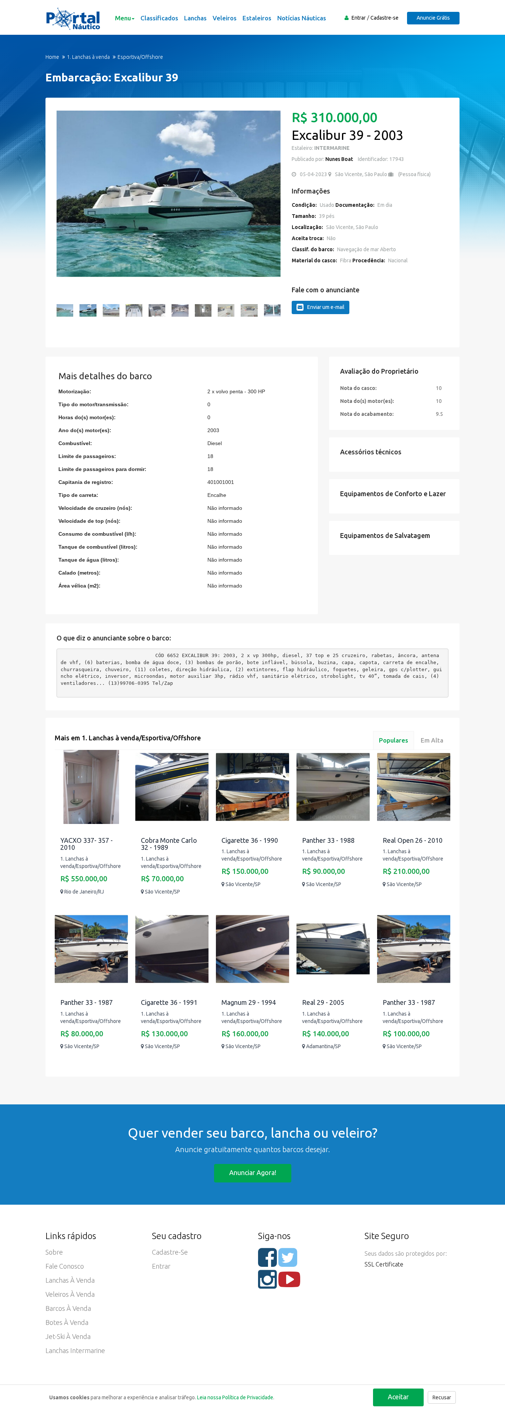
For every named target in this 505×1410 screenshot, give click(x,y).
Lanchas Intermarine (75, 1350)
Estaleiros (257, 17)
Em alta (432, 740)
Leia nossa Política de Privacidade (235, 1397)
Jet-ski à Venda (68, 1336)
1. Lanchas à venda (88, 57)
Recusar (442, 1397)
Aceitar (398, 1396)
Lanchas (195, 17)
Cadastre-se (384, 18)
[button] (66, 202)
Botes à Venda (66, 1322)
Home (52, 57)
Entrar (359, 18)
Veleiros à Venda (70, 1294)
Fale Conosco (64, 1266)
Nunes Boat (339, 159)
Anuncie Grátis (433, 18)
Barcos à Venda (68, 1308)
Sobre (54, 1252)
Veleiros (225, 17)
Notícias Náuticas (301, 17)
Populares (393, 740)
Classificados (159, 17)
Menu (123, 17)
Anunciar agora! (252, 1172)
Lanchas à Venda (70, 1280)
